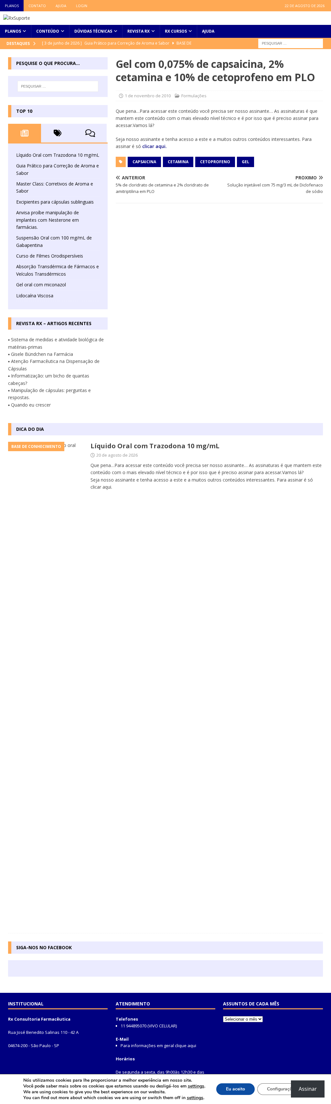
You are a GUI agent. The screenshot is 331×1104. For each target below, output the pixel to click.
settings (196, 1086)
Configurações (282, 1089)
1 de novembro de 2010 (148, 96)
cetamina (178, 162)
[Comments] (90, 133)
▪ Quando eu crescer (29, 405)
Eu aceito (235, 1089)
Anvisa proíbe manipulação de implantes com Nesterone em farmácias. (47, 219)
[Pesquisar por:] (290, 43)
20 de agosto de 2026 (117, 455)
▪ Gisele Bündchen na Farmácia (40, 354)
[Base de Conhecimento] (46, 684)
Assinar (308, 1088)
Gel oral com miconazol (41, 284)
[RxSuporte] (16, 18)
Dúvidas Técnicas (93, 31)
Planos (12, 5)
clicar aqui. (154, 146)
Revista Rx (138, 31)
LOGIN (81, 5)
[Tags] (57, 133)
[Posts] (24, 133)
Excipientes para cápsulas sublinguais (55, 202)
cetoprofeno (215, 162)
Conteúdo (47, 31)
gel (245, 162)
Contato (37, 5)
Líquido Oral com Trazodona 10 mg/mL (57, 155)
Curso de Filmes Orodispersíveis (49, 256)
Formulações (194, 96)
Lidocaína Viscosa (34, 295)
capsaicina (144, 162)
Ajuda (61, 5)
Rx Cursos (176, 31)
